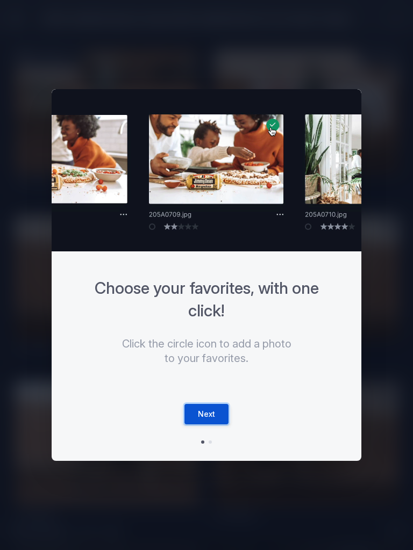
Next (206, 413)
